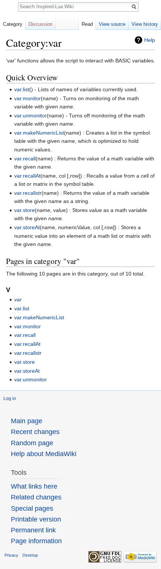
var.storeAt (27, 227)
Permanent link (33, 530)
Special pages (32, 508)
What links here (34, 486)
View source (112, 24)
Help (149, 40)
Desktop (30, 555)
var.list (21, 89)
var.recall (25, 159)
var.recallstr (28, 193)
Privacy (11, 555)
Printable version (36, 519)
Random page (32, 443)
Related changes (36, 497)
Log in (9, 398)
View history (144, 24)
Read (87, 24)
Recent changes (35, 432)
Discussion (40, 24)
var (18, 299)
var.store (24, 210)
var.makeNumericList (39, 133)
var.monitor (27, 98)
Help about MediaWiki (43, 454)
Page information (36, 541)
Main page (26, 421)
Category (12, 24)
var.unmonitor (30, 116)
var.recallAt (27, 176)
